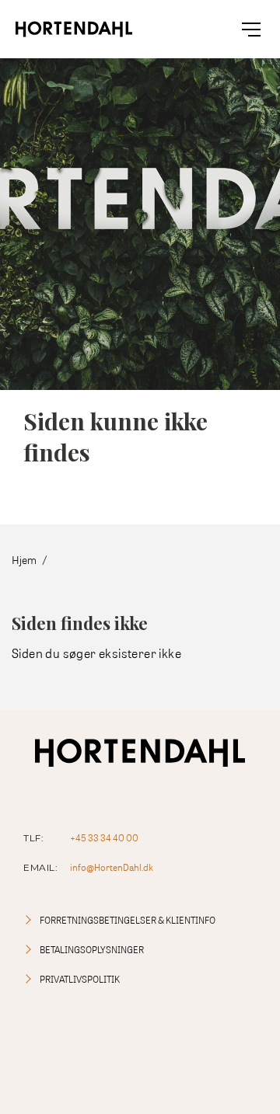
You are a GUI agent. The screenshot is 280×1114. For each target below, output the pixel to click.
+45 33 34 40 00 (104, 838)
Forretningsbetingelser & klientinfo (127, 920)
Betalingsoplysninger (92, 950)
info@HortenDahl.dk (111, 867)
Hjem (24, 559)
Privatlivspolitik (80, 979)
